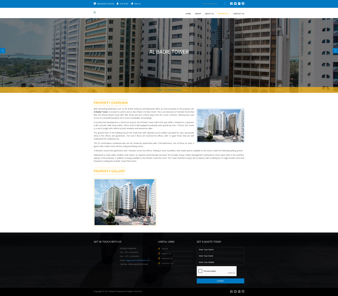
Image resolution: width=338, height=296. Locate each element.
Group (198, 13)
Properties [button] (223, 13)
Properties (167, 258)
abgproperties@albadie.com (138, 260)
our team (124, 4)
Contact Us (238, 13)
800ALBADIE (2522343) (105, 4)
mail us (137, 4)
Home (188, 13)
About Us (209, 13)
